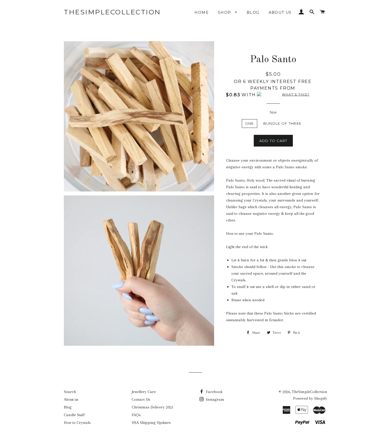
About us (280, 12)
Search (70, 391)
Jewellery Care (144, 391)
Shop (225, 12)
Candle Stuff (74, 414)
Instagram (214, 399)
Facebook (214, 391)
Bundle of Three (282, 123)
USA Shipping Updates (151, 422)
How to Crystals (77, 422)
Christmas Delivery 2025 (152, 407)
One (249, 123)
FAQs (136, 414)
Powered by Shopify (310, 398)
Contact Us (141, 399)
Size (273, 112)
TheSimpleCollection (112, 12)
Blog (253, 12)
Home (201, 12)
